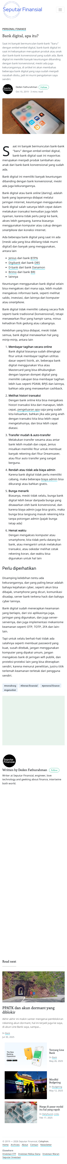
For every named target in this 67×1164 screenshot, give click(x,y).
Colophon (43, 1141)
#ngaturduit (10, 689)
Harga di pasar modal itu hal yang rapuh (51, 1108)
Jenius (13, 258)
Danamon (38, 267)
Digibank (14, 262)
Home (5, 1144)
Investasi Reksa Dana (29, 1153)
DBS (37, 262)
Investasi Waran (51, 1153)
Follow (44, 87)
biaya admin (49, 479)
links (56, 1114)
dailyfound (47, 1114)
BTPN (34, 258)
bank (7, 1033)
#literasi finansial (29, 685)
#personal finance (51, 685)
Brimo (13, 272)
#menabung (10, 685)
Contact (34, 1144)
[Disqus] (33, 831)
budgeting (57, 1086)
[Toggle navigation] (60, 10)
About (25, 1144)
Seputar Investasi (11, 1157)
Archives (15, 1144)
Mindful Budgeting (55, 1081)
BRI (33, 272)
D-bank (13, 267)
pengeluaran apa (28, 409)
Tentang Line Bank (56, 1051)
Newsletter (46, 1144)
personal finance (14, 29)
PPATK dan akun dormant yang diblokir (28, 1010)
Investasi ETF (9, 1153)
